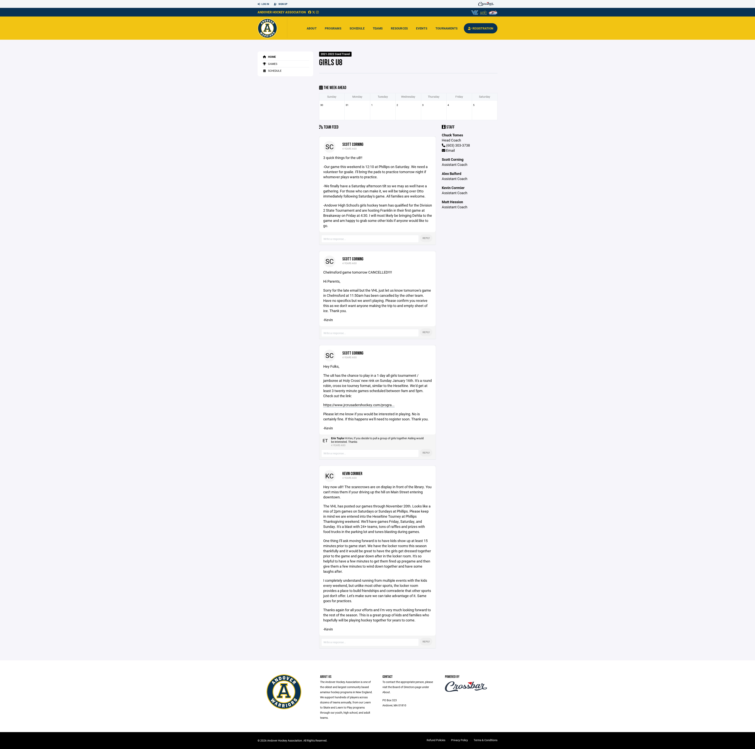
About (312, 28)
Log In (265, 4)
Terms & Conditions (485, 740)
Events (421, 28)
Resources (399, 28)
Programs (333, 28)
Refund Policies (436, 740)
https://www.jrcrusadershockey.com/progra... (359, 405)
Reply (426, 238)
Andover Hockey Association (282, 12)
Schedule (357, 28)
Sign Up (282, 4)
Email (450, 150)
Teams (378, 28)
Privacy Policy (459, 740)
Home (271, 57)
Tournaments (447, 28)
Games (272, 64)
